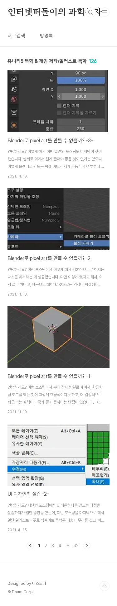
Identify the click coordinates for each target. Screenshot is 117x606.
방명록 (46, 36)
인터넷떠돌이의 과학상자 (54, 12)
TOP (105, 586)
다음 (86, 545)
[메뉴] (105, 12)
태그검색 (16, 36)
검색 (90, 12)
